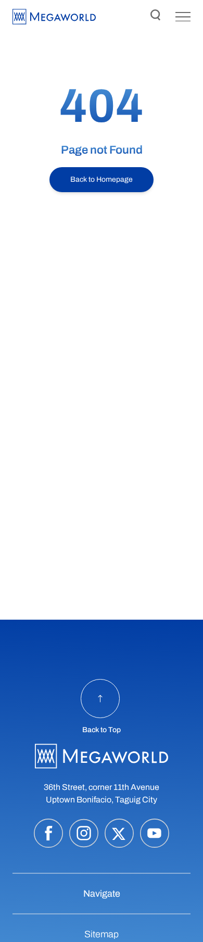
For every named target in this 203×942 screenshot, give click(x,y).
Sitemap (101, 934)
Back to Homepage (101, 179)
